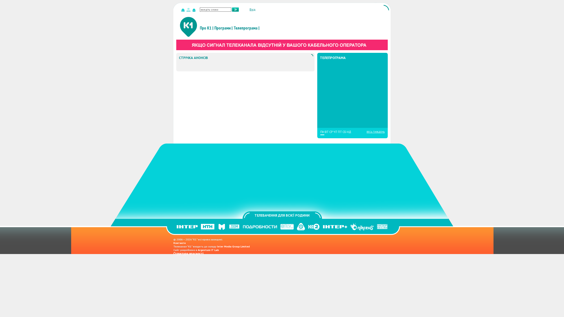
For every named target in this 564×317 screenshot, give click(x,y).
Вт (327, 132)
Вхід (253, 9)
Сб (344, 132)
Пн (322, 132)
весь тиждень (376, 131)
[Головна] (183, 10)
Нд (349, 132)
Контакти (179, 243)
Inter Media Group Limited (233, 246)
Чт (335, 132)
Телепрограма (246, 28)
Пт (340, 132)
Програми (222, 28)
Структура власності (188, 253)
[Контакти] (194, 10)
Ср (331, 132)
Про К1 (206, 28)
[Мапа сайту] (189, 10)
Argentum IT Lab (208, 250)
